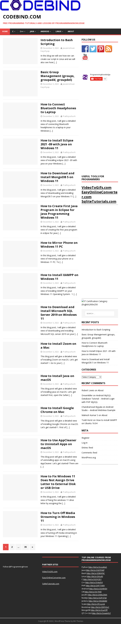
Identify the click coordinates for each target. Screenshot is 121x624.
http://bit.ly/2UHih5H (98, 588)
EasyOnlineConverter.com (99, 194)
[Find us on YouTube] (85, 56)
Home (5, 31)
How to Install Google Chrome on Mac (57, 410)
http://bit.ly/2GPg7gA (97, 598)
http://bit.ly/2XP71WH (95, 585)
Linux (58, 31)
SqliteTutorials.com (99, 201)
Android (45, 31)
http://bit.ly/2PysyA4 (96, 604)
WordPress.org (89, 457)
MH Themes (78, 621)
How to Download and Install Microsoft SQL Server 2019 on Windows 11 (59, 313)
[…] (55, 62)
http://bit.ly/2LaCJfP (99, 610)
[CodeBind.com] (40, 9)
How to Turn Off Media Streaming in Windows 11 (58, 517)
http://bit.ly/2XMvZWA (97, 594)
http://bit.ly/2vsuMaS (97, 567)
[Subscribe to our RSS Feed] (108, 48)
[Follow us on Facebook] (85, 48)
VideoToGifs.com (96, 187)
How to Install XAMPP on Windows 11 (59, 277)
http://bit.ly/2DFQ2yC (100, 607)
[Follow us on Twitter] (93, 48)
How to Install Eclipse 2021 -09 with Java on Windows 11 (57, 144)
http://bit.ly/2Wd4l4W (98, 601)
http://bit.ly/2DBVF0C (96, 573)
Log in (85, 442)
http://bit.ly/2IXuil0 (95, 576)
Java (32, 31)
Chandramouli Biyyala (92, 407)
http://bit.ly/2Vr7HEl (93, 591)
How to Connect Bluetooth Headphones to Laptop (58, 108)
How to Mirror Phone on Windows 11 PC (59, 245)
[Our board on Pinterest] (100, 48)
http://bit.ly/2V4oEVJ (94, 582)
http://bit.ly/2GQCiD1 (92, 579)
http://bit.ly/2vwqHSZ (101, 613)
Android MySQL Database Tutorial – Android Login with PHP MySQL (98, 398)
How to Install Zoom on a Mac (58, 345)
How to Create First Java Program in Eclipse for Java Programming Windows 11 (59, 212)
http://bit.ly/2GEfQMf (95, 570)
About (71, 31)
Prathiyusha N (69, 116)
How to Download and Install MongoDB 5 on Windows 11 (57, 177)
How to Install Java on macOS (57, 378)
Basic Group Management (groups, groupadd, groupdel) (58, 76)
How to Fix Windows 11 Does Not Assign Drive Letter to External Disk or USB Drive (58, 482)
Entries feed (87, 447)
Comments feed (89, 452)
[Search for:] (99, 313)
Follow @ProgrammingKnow (15, 566)
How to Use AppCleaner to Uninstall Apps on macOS (58, 444)
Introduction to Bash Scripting (57, 42)
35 (25, 547)
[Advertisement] (101, 109)
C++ (21, 31)
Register (85, 437)
